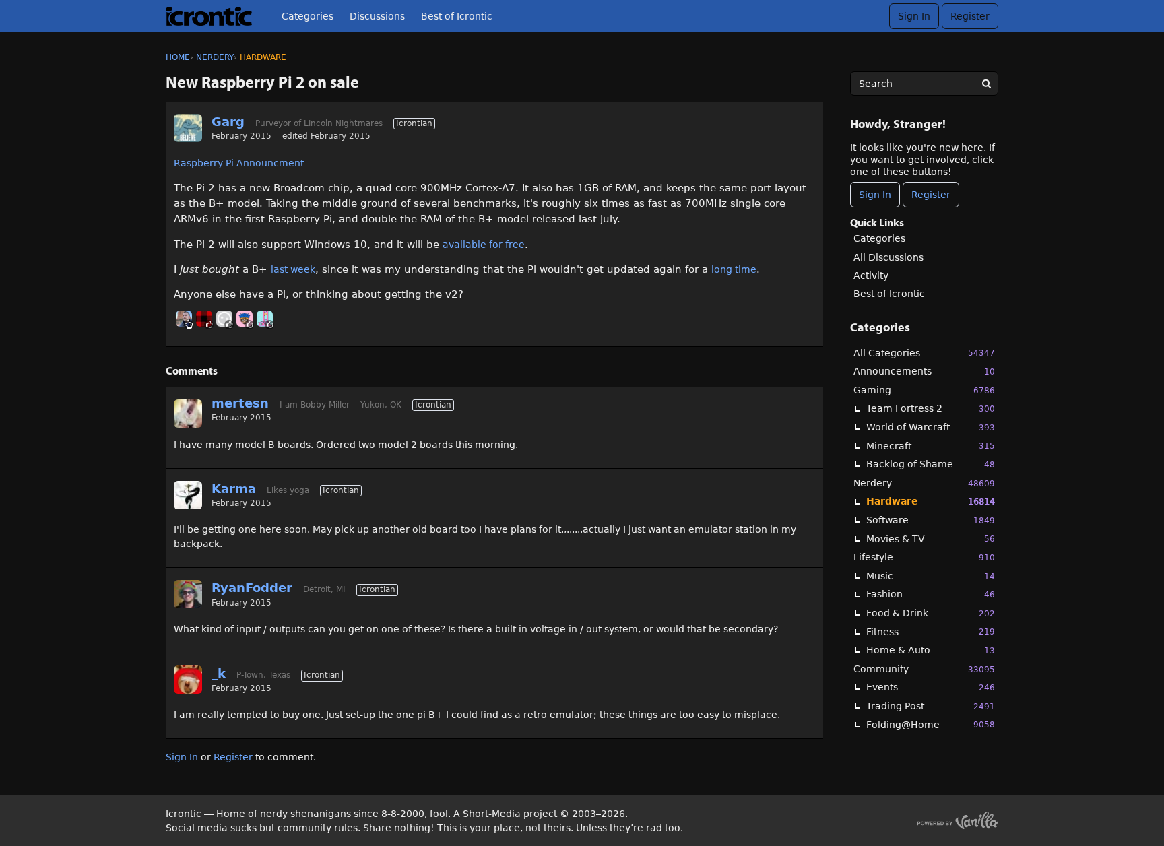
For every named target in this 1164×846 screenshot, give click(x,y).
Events (930, 687)
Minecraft (930, 446)
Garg (228, 122)
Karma (234, 489)
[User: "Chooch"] (244, 319)
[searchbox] (924, 83)
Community (924, 668)
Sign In (914, 16)
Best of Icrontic (456, 16)
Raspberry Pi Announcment (239, 163)
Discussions (377, 16)
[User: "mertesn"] (188, 413)
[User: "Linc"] (184, 319)
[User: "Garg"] (188, 128)
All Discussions (888, 257)
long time (733, 269)
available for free (484, 244)
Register (970, 16)
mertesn (240, 403)
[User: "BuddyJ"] (204, 319)
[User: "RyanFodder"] (188, 594)
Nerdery (924, 483)
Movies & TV (930, 538)
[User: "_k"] (188, 679)
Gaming (924, 390)
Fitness (930, 631)
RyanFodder (252, 588)
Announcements (924, 371)
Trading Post (930, 706)
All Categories (924, 353)
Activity (870, 275)
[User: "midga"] (265, 319)
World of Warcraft (930, 427)
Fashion (930, 594)
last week (293, 269)
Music (930, 576)
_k (219, 673)
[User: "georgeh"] (224, 319)
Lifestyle (924, 557)
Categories (307, 16)
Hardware (930, 501)
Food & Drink (930, 613)
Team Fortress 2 (930, 408)
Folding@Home (930, 724)
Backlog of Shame (930, 464)
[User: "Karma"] (188, 495)
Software (930, 520)
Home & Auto (930, 650)
